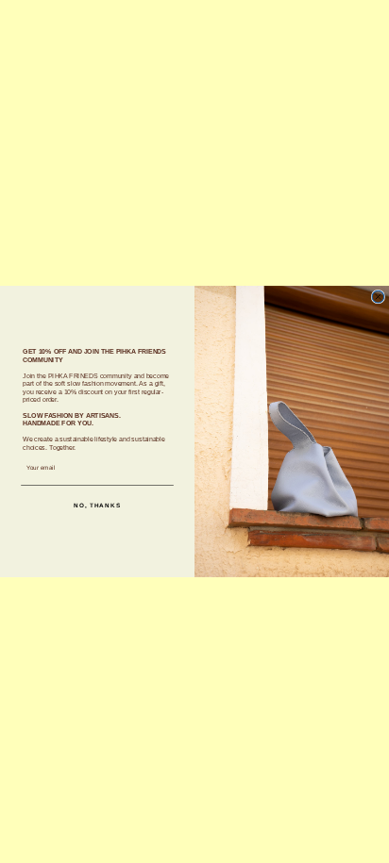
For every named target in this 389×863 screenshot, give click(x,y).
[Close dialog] (378, 296)
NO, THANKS (97, 505)
